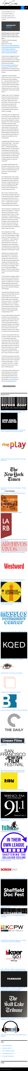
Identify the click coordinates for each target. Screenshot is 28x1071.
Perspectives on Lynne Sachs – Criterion (10, 737)
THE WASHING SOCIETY (8, 1053)
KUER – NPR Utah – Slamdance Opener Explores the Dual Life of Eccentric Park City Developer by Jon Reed (13, 970)
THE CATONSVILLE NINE (8, 1050)
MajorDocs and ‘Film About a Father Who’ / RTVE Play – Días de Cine (13, 459)
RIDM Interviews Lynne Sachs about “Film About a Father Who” (12, 790)
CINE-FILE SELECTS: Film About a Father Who (11, 673)
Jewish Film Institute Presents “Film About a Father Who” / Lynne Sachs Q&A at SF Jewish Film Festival (13, 771)
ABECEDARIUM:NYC (7, 1045)
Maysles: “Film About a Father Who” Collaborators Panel (14, 631)
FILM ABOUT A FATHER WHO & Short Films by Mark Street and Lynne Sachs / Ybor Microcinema (13, 411)
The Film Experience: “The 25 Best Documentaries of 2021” (13, 493)
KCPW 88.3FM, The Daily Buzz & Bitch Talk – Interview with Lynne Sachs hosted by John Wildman (13, 941)
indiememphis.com (12, 381)
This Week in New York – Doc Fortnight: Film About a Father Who (13, 916)
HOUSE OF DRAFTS (7, 1048)
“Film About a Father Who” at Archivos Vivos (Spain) (13, 552)
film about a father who (9, 386)
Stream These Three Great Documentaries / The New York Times (13, 488)
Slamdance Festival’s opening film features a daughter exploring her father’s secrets (13, 1018)
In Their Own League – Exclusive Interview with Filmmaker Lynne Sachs (12, 860)
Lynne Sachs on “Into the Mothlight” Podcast (11, 512)
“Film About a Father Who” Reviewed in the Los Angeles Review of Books (14, 540)
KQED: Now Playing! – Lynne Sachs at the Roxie (12, 659)
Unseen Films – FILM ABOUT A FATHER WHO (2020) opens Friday (13, 744)
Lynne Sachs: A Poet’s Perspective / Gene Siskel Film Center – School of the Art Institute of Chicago (13, 430)
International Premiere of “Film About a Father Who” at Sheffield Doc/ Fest (13, 906)
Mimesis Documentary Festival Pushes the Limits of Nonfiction (13, 580)
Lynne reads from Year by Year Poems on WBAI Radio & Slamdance (13, 1035)
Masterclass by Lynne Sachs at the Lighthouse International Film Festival (11, 603)
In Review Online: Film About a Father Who (11, 692)
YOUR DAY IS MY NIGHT (8, 1056)
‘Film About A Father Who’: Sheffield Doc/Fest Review (13, 878)
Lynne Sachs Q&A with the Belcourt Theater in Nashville (14, 710)
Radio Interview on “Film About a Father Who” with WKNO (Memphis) (12, 819)
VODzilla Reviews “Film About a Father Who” (11, 831)
